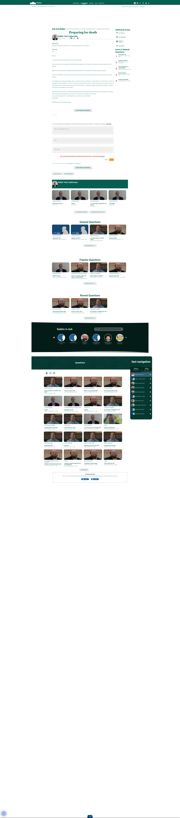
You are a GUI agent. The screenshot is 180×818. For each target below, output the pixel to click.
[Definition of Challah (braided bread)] (53, 458)
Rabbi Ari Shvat (121, 69)
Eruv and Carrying (94, 201)
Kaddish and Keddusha (89, 388)
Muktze (66, 460)
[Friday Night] (117, 198)
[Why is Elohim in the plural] (98, 271)
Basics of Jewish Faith (89, 443)
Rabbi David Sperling (122, 74)
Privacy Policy (70, 163)
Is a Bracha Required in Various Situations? (51, 461)
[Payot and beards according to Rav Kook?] (53, 386)
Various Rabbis (121, 80)
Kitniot (105, 425)
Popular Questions (90, 259)
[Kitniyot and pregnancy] (113, 423)
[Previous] (54, 337)
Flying (105, 460)
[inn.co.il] (135, 3)
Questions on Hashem (95, 273)
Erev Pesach (67, 425)
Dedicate (142, 6)
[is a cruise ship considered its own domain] (98, 199)
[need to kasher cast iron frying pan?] (93, 423)
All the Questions (58, 173)
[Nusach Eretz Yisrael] (60, 198)
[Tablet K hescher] (60, 271)
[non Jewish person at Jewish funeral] (123, 68)
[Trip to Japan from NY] (113, 458)
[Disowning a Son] (60, 233)
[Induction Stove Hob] (117, 271)
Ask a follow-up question (84, 110)
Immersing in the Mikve (49, 425)
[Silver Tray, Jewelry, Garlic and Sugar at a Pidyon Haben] (79, 271)
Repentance (87, 407)
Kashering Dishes (88, 425)
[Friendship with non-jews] (113, 440)
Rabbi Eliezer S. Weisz (122, 55)
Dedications (101, 3)
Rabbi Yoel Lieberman (57, 277)
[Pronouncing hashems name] (60, 306)
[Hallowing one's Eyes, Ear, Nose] (93, 440)
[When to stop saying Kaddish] (93, 386)
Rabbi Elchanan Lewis (122, 61)
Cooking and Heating (114, 273)
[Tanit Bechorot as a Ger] (73, 423)
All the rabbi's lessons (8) (82, 212)
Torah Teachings (68, 443)
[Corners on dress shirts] (79, 306)
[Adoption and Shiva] (79, 233)
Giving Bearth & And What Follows (79, 273)
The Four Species (48, 407)
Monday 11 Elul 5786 (37, 6)
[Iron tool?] (73, 440)
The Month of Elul (48, 443)
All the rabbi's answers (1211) (98, 212)
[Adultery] (93, 405)
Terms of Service (76, 163)
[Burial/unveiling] (117, 233)
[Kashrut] (79, 198)
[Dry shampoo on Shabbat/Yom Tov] (98, 306)
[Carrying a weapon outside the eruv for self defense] (73, 459)
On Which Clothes (75, 309)
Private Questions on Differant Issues (72, 407)
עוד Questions (84, 469)
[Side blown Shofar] (53, 440)
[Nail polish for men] (73, 405)
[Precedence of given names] (93, 458)
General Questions (69, 173)
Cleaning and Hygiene (95, 309)
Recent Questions (90, 295)
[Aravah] (53, 405)
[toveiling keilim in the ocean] (53, 423)
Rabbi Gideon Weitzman (109, 429)
